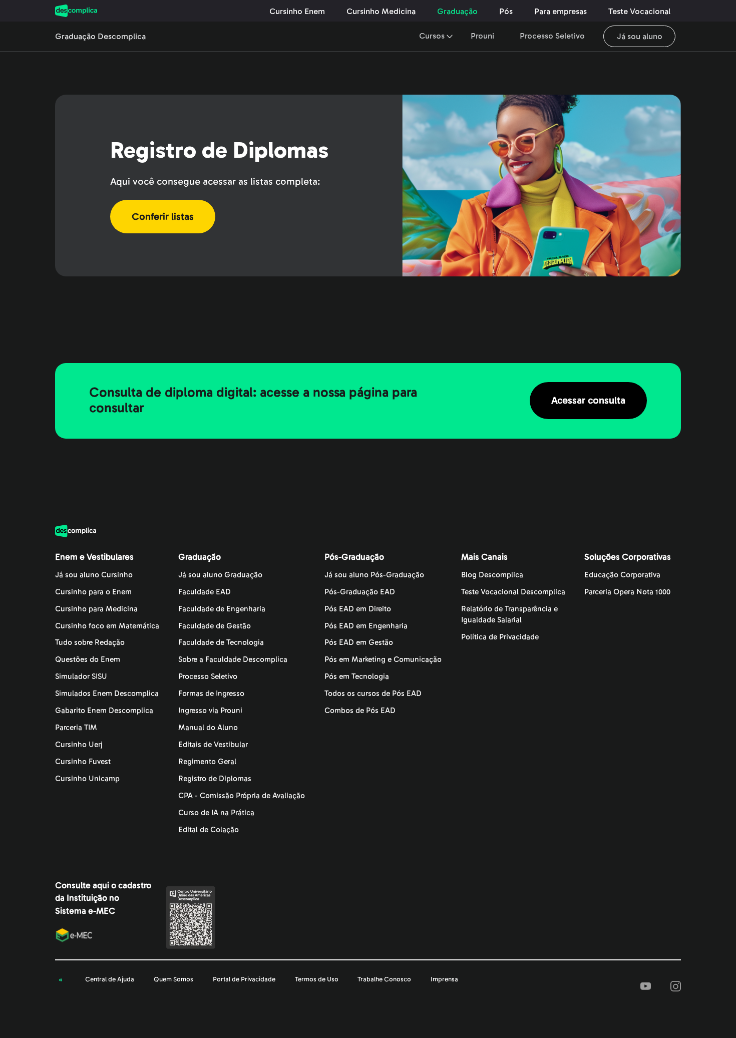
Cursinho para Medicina (96, 609)
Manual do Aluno (208, 728)
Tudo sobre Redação (90, 642)
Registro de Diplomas (214, 779)
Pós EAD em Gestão (358, 642)
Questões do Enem (87, 659)
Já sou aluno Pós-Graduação (374, 575)
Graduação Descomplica (100, 37)
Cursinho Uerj (79, 745)
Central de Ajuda (109, 979)
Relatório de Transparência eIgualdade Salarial (509, 614)
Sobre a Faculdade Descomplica (232, 659)
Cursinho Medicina (381, 12)
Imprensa (444, 979)
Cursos (432, 36)
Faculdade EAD (204, 592)
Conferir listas (163, 217)
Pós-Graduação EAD (359, 592)
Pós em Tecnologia (356, 676)
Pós (506, 12)
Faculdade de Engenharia (221, 609)
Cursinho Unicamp (87, 779)
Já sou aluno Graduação (220, 575)
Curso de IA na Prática (216, 813)
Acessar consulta (588, 401)
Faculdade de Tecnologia (221, 642)
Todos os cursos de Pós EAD (373, 694)
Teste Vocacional (639, 12)
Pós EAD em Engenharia (366, 626)
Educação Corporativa (622, 575)
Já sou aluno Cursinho (94, 575)
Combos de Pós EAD (360, 711)
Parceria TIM (76, 728)
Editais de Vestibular (213, 745)
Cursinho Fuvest (83, 762)
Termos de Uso (316, 979)
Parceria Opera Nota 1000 (627, 592)
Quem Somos (173, 979)
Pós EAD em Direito (357, 609)
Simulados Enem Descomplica (107, 694)
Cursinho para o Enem (93, 592)
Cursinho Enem (297, 12)
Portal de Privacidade (244, 979)
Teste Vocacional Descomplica (513, 592)
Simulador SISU (81, 676)
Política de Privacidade (500, 637)
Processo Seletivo (552, 36)
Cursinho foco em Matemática (107, 626)
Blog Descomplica (492, 575)
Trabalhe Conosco (384, 979)
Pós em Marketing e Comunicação (383, 659)
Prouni (482, 36)
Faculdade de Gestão (214, 626)
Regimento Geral (207, 762)
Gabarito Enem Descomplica (104, 711)
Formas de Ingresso (211, 694)
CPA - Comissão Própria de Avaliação (241, 796)
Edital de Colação (208, 830)
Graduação (457, 12)
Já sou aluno (639, 36)
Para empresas (560, 12)
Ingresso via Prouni (210, 711)
